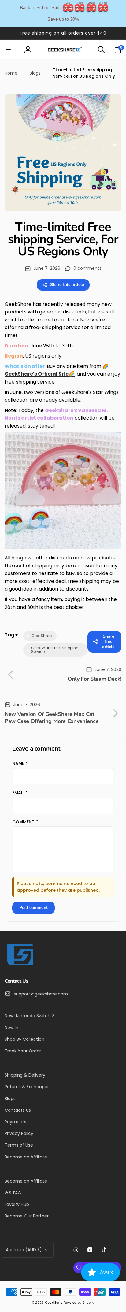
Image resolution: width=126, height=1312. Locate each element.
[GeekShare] (20, 965)
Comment (25, 822)
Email (20, 793)
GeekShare (53, 1302)
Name (20, 763)
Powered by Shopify (78, 1302)
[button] (8, 49)
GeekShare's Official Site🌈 (40, 373)
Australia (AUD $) (24, 1250)
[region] (63, 13)
